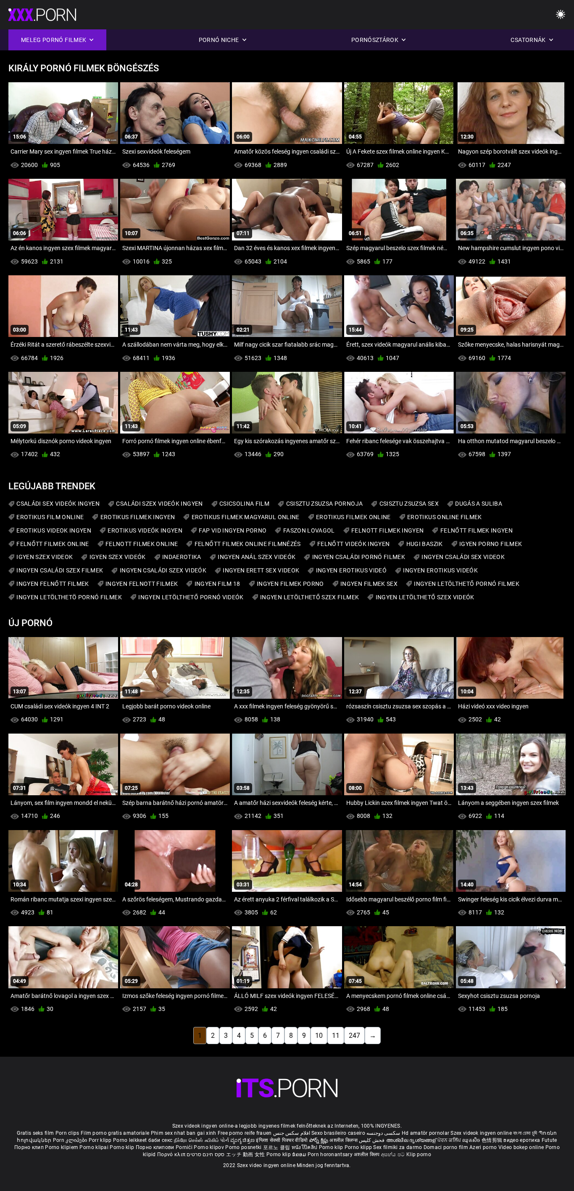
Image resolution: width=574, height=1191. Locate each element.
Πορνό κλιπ (172, 1154)
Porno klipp (359, 1147)
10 (319, 1036)
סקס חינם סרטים (205, 1154)
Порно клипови (156, 1147)
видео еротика (521, 1140)
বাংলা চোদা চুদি (525, 1133)
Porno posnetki (244, 1147)
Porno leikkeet (130, 1140)
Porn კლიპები (71, 1140)
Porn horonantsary (331, 1154)
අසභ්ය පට (393, 1154)
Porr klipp (101, 1140)
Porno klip (122, 1147)
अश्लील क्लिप (367, 1154)
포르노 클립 (277, 1147)
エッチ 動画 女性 (245, 1154)
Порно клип (29, 1147)
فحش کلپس (372, 1140)
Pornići (185, 1147)
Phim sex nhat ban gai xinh (183, 1133)
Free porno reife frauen (245, 1133)
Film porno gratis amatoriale (115, 1133)
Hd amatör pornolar (425, 1133)
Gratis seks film (35, 1133)
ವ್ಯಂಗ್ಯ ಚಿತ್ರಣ (243, 1140)
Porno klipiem (62, 1147)
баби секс (160, 1140)
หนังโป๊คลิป (305, 1147)
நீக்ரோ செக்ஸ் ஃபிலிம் (196, 1140)
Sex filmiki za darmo (397, 1147)
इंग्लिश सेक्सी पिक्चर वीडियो (282, 1140)
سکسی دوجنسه (383, 1133)
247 (354, 1036)
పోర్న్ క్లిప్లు (319, 1140)
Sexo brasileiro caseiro (338, 1133)
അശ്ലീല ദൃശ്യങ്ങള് (411, 1140)
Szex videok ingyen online (481, 1133)
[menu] (561, 15)
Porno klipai (94, 1147)
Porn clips (68, 1133)
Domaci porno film (446, 1147)
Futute (549, 1140)
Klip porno (418, 1154)
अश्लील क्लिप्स (344, 1140)
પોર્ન (224, 1140)
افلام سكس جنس (291, 1133)
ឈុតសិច (472, 1140)
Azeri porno (483, 1147)
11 (336, 1036)
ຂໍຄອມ (300, 1154)
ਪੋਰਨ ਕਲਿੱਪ (449, 1140)
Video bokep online (521, 1147)
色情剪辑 (493, 1140)
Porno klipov (209, 1147)
